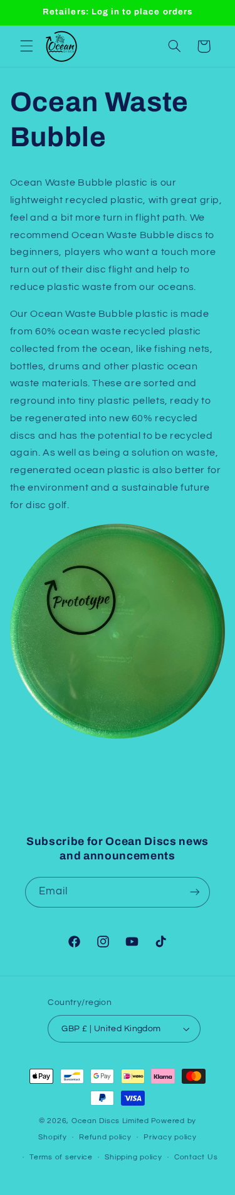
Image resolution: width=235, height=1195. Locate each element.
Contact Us (195, 1157)
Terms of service (61, 1157)
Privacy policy (170, 1137)
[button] (26, 46)
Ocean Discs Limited (110, 1121)
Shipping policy (133, 1157)
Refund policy (105, 1137)
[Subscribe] (194, 892)
